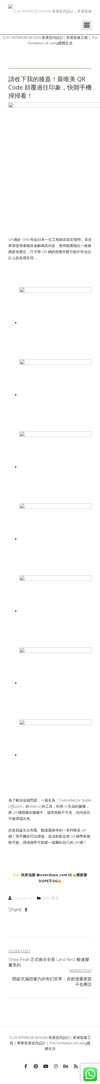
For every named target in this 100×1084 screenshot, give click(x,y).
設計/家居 (51, 898)
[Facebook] (26, 910)
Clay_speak (23, 898)
